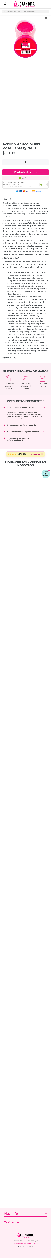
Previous (4, 38)
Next (46, 38)
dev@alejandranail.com (25, 1246)
